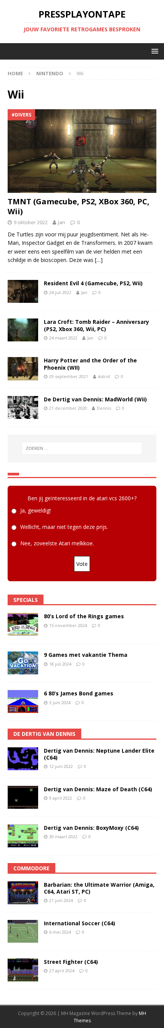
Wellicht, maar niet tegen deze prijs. (64, 527)
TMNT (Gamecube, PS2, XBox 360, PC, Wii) (79, 206)
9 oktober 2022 (31, 222)
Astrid (104, 376)
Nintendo (49, 73)
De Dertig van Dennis (44, 733)
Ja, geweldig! (35, 510)
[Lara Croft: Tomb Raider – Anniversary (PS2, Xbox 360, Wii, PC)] (23, 329)
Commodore (31, 868)
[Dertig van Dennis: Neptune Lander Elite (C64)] (23, 758)
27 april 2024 (61, 970)
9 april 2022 (60, 798)
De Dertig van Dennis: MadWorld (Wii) (95, 399)
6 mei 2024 (60, 932)
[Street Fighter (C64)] (23, 969)
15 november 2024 (68, 625)
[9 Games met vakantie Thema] (23, 662)
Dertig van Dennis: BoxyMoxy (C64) (91, 827)
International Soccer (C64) (79, 923)
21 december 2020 (68, 408)
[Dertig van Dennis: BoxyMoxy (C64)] (23, 835)
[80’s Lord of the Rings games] (23, 624)
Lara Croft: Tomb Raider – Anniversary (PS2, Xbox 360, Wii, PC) (96, 325)
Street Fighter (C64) (71, 961)
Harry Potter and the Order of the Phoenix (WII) (90, 364)
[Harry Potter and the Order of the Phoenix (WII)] (23, 368)
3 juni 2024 (60, 702)
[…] (99, 259)
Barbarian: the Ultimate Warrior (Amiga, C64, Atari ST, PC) (99, 888)
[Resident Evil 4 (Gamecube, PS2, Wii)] (23, 291)
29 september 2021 (68, 376)
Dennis (104, 408)
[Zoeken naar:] (82, 448)
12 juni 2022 (61, 766)
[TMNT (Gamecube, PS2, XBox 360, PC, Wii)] (82, 151)
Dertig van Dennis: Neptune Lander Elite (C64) (99, 754)
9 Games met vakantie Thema (85, 654)
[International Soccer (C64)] (23, 931)
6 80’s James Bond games (78, 693)
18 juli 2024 (60, 664)
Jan (61, 222)
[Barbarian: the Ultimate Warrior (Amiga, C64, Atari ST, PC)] (23, 892)
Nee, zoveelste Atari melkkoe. (57, 543)
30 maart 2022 (63, 836)
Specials (25, 599)
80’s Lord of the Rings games (84, 616)
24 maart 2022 (63, 338)
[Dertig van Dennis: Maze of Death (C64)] (23, 797)
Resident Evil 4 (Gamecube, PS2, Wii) (93, 283)
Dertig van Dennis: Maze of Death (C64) (98, 789)
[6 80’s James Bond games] (23, 701)
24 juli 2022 (60, 292)
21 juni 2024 (61, 900)
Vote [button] (82, 563)
